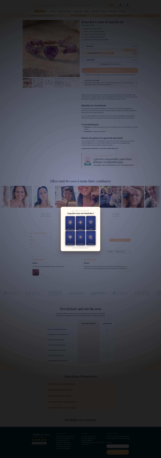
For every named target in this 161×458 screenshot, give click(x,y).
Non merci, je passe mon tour (80, 247)
